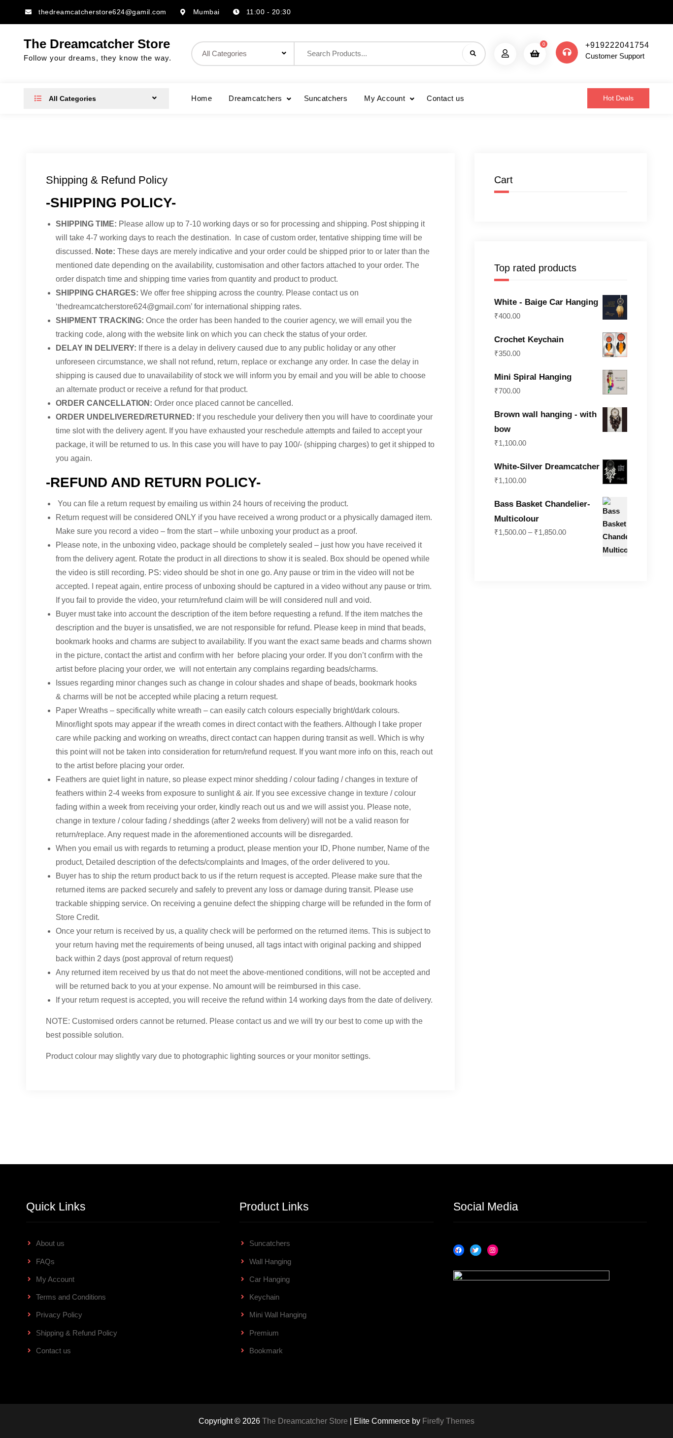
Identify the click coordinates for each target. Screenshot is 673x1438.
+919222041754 (617, 45)
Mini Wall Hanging (277, 1314)
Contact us (445, 98)
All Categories (71, 98)
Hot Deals (618, 98)
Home (201, 98)
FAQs (45, 1261)
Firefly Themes (448, 1421)
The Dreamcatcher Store (97, 43)
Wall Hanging (270, 1261)
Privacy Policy (59, 1314)
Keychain (264, 1297)
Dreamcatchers (255, 98)
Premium (264, 1333)
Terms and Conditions (71, 1297)
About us (50, 1243)
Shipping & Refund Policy (76, 1333)
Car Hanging (269, 1279)
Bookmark (266, 1350)
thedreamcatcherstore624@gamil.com (102, 12)
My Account (384, 98)
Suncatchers (326, 98)
